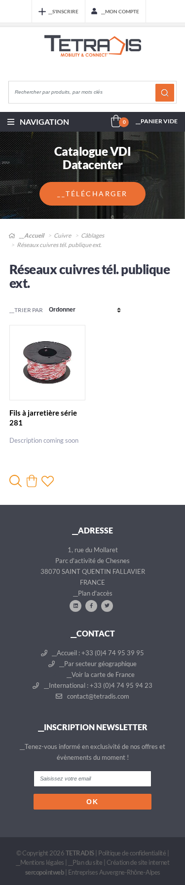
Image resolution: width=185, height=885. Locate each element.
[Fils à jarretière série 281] (47, 363)
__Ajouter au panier (32, 481)
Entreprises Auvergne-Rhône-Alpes (114, 872)
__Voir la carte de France (100, 674)
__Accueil (31, 235)
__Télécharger (92, 193)
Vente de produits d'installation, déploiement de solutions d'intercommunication (92, 55)
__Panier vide (157, 121)
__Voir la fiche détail (15, 481)
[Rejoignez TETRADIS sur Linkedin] (75, 605)
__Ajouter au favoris (47, 481)
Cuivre (62, 235)
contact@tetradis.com (97, 696)
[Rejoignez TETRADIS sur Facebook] (91, 605)
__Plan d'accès (92, 593)
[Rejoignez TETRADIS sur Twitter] (107, 605)
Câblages (92, 235)
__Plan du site (85, 862)
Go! (164, 93)
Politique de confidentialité (132, 853)
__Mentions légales (40, 862)
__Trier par (26, 310)
